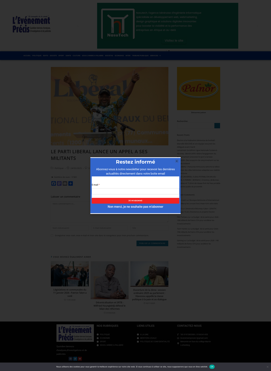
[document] (135, 185)
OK (212, 367)
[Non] (267, 366)
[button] (177, 161)
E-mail (96, 184)
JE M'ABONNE (135, 201)
